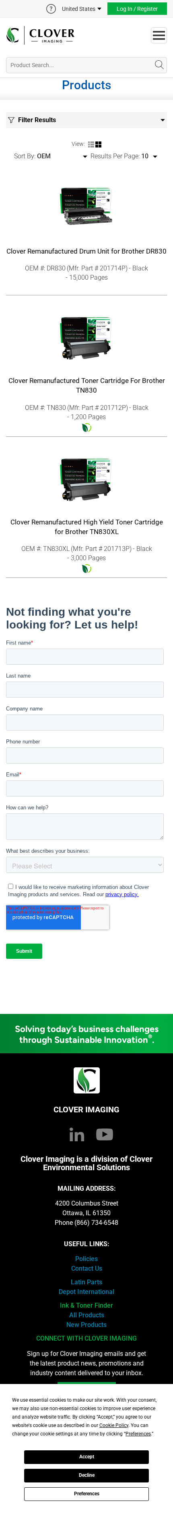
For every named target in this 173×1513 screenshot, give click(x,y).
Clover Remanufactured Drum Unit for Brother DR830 (86, 251)
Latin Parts (86, 1282)
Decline (87, 1475)
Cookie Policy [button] (113, 1425)
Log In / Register (137, 9)
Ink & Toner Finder (86, 1305)
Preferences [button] (138, 1434)
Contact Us (86, 1268)
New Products (86, 1325)
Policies (86, 1259)
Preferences (86, 1494)
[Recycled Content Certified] (86, 427)
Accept (86, 1457)
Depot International (86, 1292)
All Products (86, 1315)
